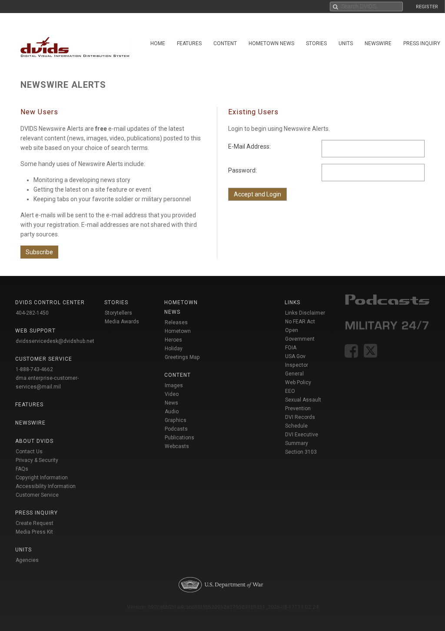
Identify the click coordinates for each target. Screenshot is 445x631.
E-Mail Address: (249, 146)
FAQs (22, 469)
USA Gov (295, 356)
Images (174, 385)
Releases (176, 322)
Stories (316, 43)
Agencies (27, 560)
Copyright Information (42, 478)
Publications (179, 438)
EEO (290, 391)
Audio (172, 411)
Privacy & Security (37, 460)
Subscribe (39, 252)
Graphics (175, 420)
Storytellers (118, 313)
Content (225, 43)
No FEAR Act (300, 322)
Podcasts (176, 429)
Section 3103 (301, 452)
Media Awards (122, 322)
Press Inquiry (36, 513)
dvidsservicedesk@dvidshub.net (55, 341)
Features (189, 43)
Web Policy (298, 382)
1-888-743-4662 (34, 369)
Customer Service (37, 495)
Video (172, 394)
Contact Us (29, 451)
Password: (242, 170)
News (171, 403)
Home (157, 43)
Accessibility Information (46, 486)
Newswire (378, 43)
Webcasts (177, 446)
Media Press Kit (34, 532)
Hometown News (271, 43)
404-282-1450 (32, 313)
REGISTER (427, 7)
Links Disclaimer (305, 313)
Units (346, 43)
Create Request (34, 523)
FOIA (290, 348)
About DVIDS (34, 441)
